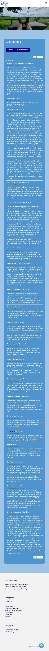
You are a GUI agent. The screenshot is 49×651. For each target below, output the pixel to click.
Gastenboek (9, 612)
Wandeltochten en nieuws (13, 610)
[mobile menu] (46, 3)
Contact (7, 617)
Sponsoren (8, 614)
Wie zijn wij (8, 602)
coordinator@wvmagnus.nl (19, 584)
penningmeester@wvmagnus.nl (20, 589)
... (41, 63)
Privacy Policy (9, 632)
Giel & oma (11, 431)
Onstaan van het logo (12, 629)
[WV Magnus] (4, 3)
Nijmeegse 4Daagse (11, 608)
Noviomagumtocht (11, 606)
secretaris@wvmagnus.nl (18, 587)
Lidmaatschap (10, 604)
